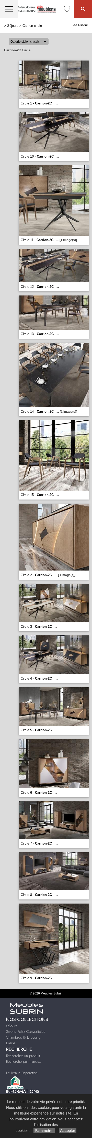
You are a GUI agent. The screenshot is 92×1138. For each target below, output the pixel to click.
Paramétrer (44, 1130)
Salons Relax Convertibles (25, 1031)
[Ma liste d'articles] (67, 9)
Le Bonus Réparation (22, 1073)
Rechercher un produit (23, 1056)
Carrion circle (32, 26)
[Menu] (9, 9)
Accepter (67, 1130)
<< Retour (80, 25)
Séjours (12, 26)
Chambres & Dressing (23, 1037)
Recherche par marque (23, 1061)
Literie (10, 1043)
